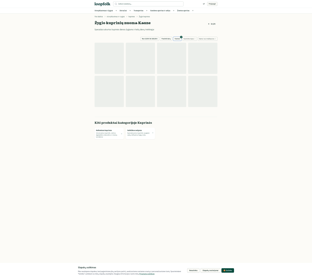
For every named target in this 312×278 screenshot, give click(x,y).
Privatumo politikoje (147, 274)
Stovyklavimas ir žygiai (104, 11)
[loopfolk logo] (102, 4)
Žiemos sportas (183, 11)
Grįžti (213, 24)
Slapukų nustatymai (210, 270)
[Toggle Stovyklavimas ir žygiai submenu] (116, 10)
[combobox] (189, 39)
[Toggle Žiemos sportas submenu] (192, 10)
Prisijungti (212, 4)
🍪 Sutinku (227, 270)
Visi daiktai (99, 16)
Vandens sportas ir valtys (160, 11)
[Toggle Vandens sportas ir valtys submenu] (173, 10)
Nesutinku (193, 270)
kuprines (132, 16)
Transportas (138, 11)
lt (204, 4)
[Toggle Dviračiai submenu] (130, 10)
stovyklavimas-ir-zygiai (116, 16)
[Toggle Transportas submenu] (146, 10)
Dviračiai (123, 11)
